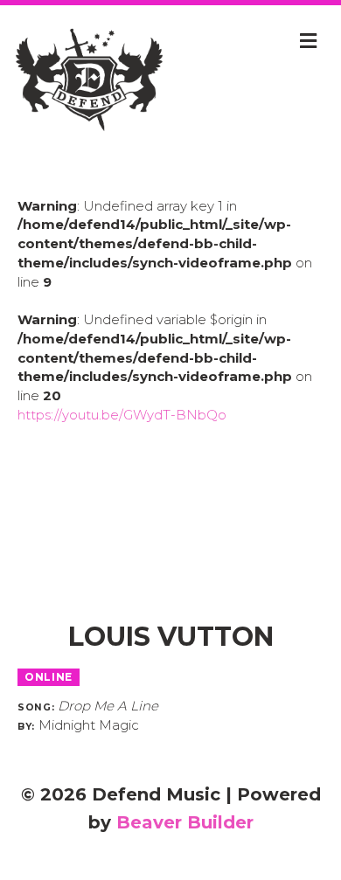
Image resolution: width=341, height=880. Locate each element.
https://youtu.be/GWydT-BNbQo (121, 414)
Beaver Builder (185, 822)
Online (48, 676)
